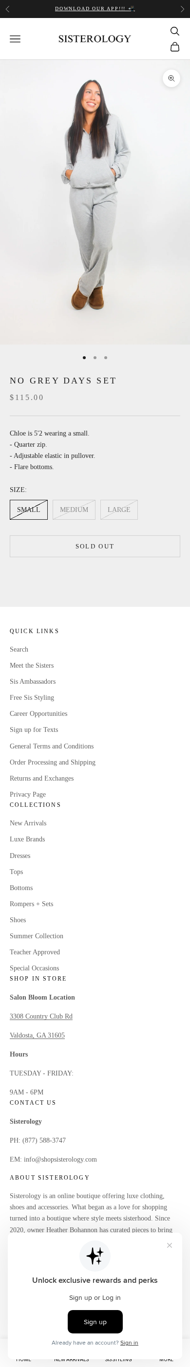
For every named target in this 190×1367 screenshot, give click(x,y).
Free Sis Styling (32, 697)
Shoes (18, 920)
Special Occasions (34, 968)
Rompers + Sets (31, 904)
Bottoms (21, 888)
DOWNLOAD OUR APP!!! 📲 (95, 8)
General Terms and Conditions (52, 746)
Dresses (20, 855)
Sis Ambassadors (33, 681)
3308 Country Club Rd (41, 1016)
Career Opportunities (38, 713)
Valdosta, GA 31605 (37, 1035)
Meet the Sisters (32, 665)
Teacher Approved (35, 952)
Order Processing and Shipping (52, 762)
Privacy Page (28, 794)
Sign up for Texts (34, 729)
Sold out (95, 546)
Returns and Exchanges (42, 778)
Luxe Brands (27, 839)
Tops (16, 871)
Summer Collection (36, 936)
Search (19, 649)
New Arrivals (28, 823)
